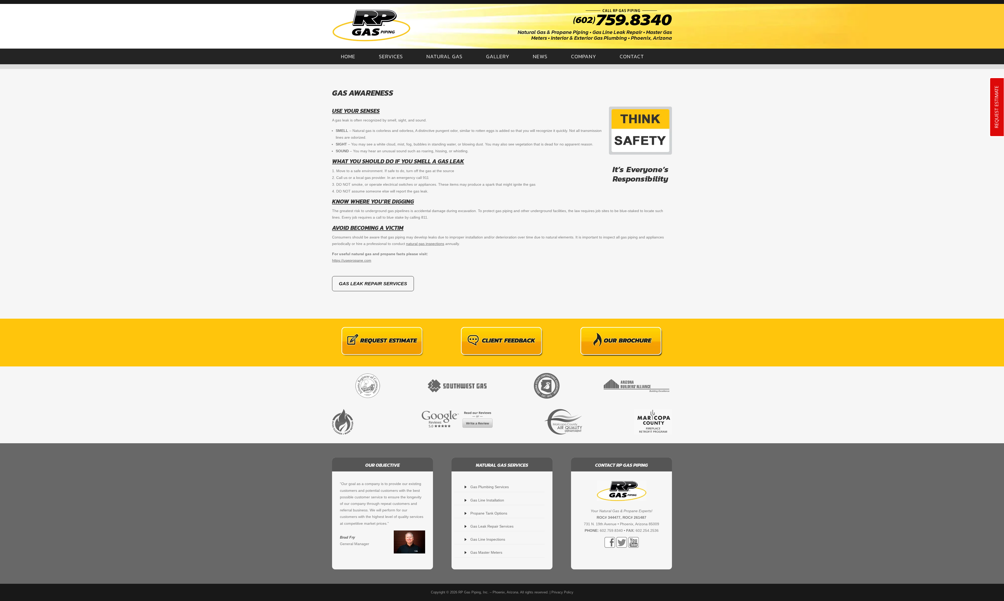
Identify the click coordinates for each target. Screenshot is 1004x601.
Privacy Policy (562, 592)
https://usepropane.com (351, 260)
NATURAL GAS (444, 56)
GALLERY (497, 56)
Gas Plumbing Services (489, 487)
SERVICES (391, 56)
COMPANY (583, 56)
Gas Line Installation (487, 500)
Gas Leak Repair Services (373, 283)
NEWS (540, 56)
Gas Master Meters (486, 552)
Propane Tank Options (488, 513)
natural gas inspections (425, 244)
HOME (348, 56)
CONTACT (632, 56)
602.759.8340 (611, 530)
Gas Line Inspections (487, 539)
